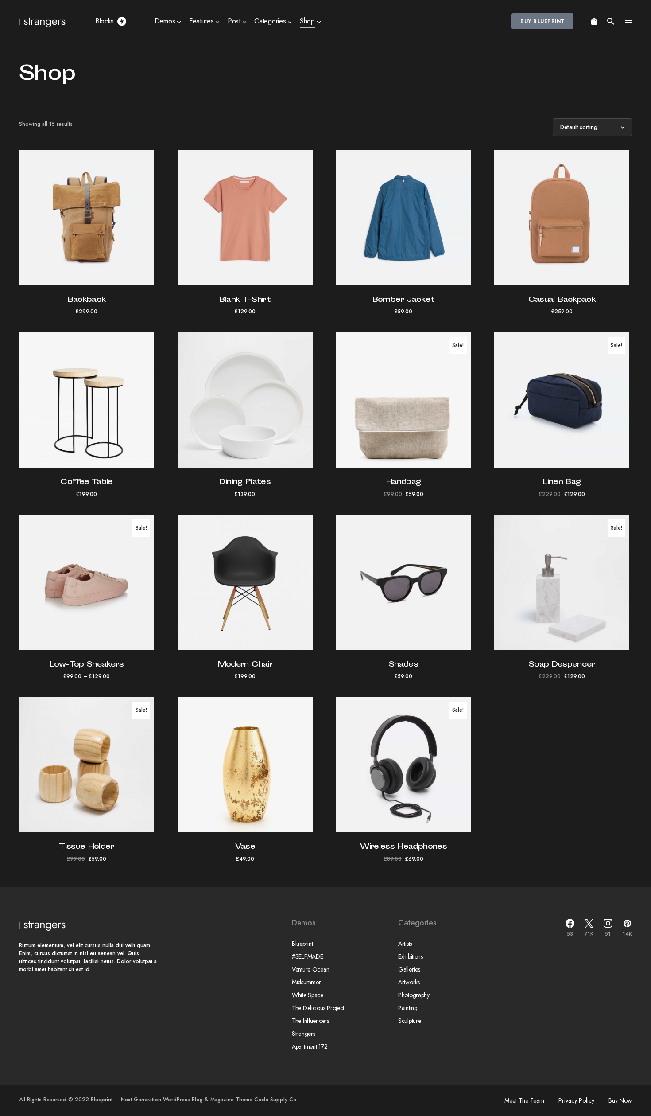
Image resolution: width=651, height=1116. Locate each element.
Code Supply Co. (276, 1100)
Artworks (409, 982)
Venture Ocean (310, 969)
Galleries (409, 969)
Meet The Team (524, 1100)
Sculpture (409, 1020)
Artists (405, 943)
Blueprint (302, 943)
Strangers (303, 1033)
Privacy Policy (576, 1100)
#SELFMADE (307, 956)
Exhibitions (410, 956)
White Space (307, 995)
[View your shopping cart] (594, 21)
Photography (414, 995)
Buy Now (620, 1100)
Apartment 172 (309, 1046)
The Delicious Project (318, 1007)
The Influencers (310, 1020)
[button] (611, 21)
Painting (408, 1007)
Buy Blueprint (542, 21)
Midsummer (306, 982)
